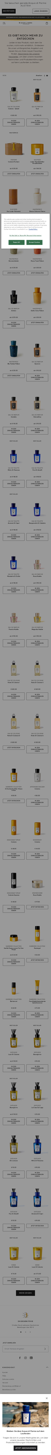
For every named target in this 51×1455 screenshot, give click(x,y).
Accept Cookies (34, 242)
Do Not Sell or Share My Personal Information (25, 236)
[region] (25, 231)
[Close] (46, 1398)
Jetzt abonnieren (25, 1448)
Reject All (16, 242)
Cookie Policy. (33, 229)
